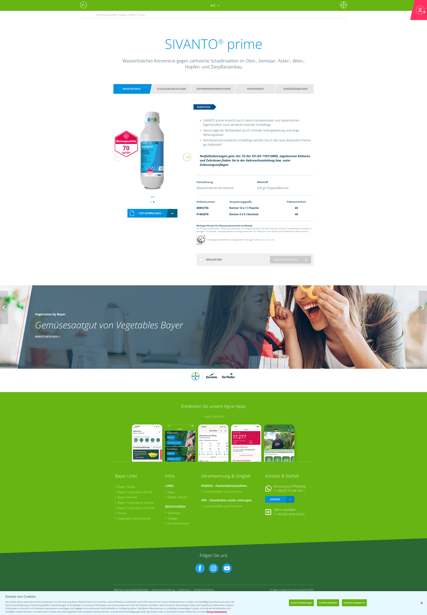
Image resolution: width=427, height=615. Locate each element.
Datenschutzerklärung (163, 589)
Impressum (184, 589)
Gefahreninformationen (213, 88)
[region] (213, 603)
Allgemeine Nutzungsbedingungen (131, 589)
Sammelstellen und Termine (223, 492)
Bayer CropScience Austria (136, 503)
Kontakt (275, 499)
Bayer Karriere (127, 497)
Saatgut (173, 518)
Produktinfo (132, 88)
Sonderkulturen (178, 523)
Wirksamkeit (255, 88)
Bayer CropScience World (135, 492)
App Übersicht (215, 416)
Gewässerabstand (295, 88)
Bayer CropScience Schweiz (136, 508)
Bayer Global (126, 487)
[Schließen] (421, 603)
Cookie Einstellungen (301, 602)
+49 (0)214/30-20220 (290, 514)
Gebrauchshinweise (203, 589)
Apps (171, 492)
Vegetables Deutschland (134, 518)
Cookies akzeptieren (354, 602)
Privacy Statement (217, 611)
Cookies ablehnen (328, 602)
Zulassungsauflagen (171, 88)
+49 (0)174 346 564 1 (291, 491)
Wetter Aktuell (177, 497)
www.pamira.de (267, 239)
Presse (122, 513)
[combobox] (152, 213)
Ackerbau (174, 513)
